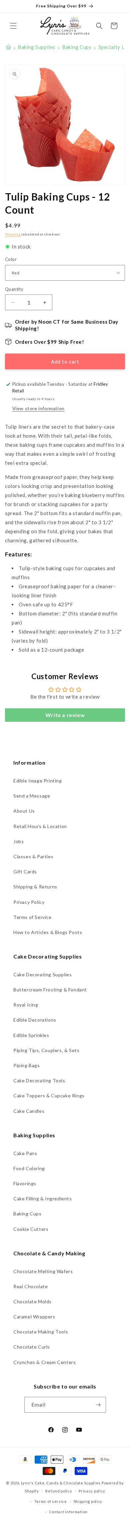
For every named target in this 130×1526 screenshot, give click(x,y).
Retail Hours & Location (40, 826)
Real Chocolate (30, 1286)
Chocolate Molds (32, 1301)
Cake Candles (28, 1111)
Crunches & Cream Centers (44, 1362)
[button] (13, 25)
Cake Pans (25, 1153)
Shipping (13, 234)
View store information (38, 408)
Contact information (68, 1512)
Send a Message (31, 796)
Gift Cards (25, 871)
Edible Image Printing (37, 780)
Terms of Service (32, 917)
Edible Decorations (34, 1020)
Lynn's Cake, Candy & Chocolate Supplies (61, 1483)
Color (11, 259)
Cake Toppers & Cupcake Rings (49, 1095)
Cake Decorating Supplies (42, 974)
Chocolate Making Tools (40, 1331)
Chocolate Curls (31, 1347)
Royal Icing (25, 1004)
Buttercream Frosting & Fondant (50, 989)
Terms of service (50, 1501)
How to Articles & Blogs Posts (47, 932)
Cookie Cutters (30, 1229)
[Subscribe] (98, 1405)
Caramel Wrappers (34, 1316)
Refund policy (58, 1491)
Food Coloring (29, 1168)
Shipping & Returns (35, 886)
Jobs (18, 841)
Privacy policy (92, 1491)
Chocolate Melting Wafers (43, 1271)
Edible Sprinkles (31, 1035)
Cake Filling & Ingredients (42, 1198)
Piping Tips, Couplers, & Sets (46, 1050)
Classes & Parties (33, 856)
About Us (24, 811)
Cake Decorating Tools (39, 1080)
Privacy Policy (28, 902)
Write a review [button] (65, 715)
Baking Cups (27, 1213)
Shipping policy (88, 1501)
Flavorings (24, 1183)
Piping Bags (26, 1065)
